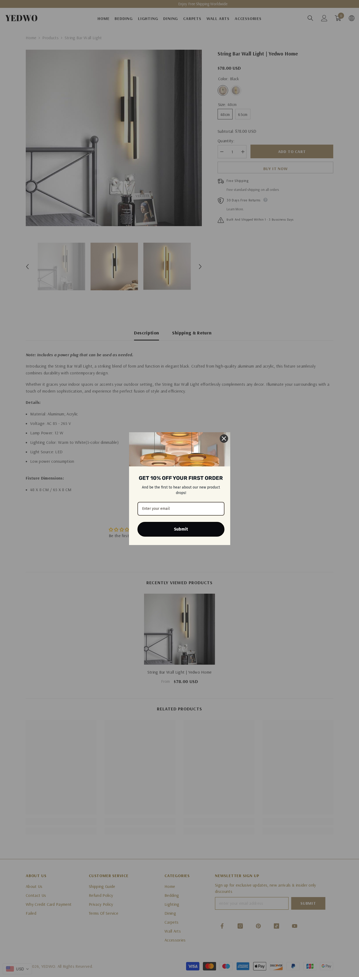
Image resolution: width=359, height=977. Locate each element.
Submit (181, 529)
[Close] (224, 438)
